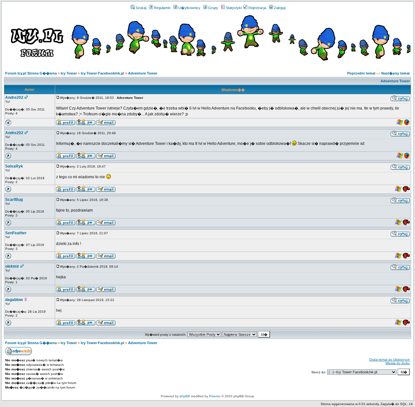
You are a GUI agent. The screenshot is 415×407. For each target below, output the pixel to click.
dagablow (14, 299)
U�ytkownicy (189, 8)
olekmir (12, 266)
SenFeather (16, 233)
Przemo (214, 396)
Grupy (213, 8)
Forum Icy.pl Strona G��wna (31, 73)
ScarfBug (14, 199)
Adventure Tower (142, 73)
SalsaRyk (14, 166)
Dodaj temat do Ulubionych (389, 359)
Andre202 (14, 97)
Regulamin (162, 8)
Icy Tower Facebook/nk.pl (102, 73)
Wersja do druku (397, 363)
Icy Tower (69, 73)
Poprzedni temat (361, 73)
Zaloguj (279, 8)
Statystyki (234, 8)
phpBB (185, 396)
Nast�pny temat (395, 73)
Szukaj (141, 8)
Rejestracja (257, 8)
